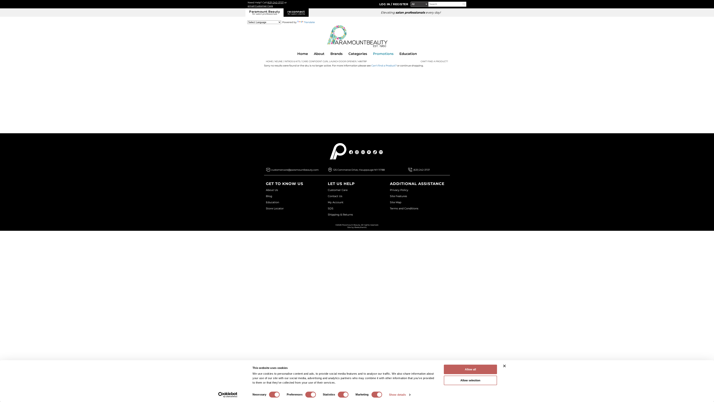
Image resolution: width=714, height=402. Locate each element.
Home (302, 54)
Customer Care (338, 190)
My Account (335, 202)
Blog (269, 196)
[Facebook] (351, 152)
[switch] (310, 395)
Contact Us (335, 196)
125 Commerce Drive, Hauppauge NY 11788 (359, 169)
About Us (272, 190)
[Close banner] (504, 366)
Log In (385, 4)
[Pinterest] (369, 152)
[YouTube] (363, 152)
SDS (330, 208)
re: (296, 12)
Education (408, 54)
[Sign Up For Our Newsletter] (381, 152)
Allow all (470, 369)
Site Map (395, 202)
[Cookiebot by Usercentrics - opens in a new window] (228, 395)
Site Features (398, 196)
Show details (397, 394)
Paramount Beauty (264, 12)
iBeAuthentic (360, 227)
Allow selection (470, 380)
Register (400, 4)
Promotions (383, 54)
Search (464, 4)
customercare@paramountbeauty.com (295, 169)
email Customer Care (260, 5)
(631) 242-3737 (275, 2)
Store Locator (275, 208)
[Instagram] (357, 152)
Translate (309, 22)
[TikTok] (375, 152)
